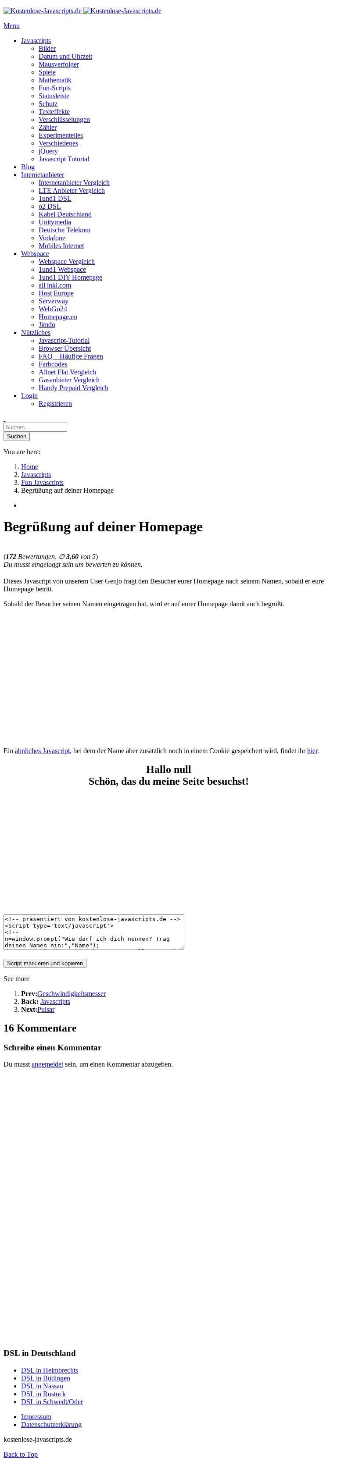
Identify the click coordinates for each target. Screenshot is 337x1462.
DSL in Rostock (43, 1394)
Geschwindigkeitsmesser (71, 993)
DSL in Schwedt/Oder (52, 1401)
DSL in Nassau (42, 1386)
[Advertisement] (168, 676)
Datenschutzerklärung (51, 1424)
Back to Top (21, 1454)
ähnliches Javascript (42, 750)
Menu (12, 25)
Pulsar (45, 1009)
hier (312, 750)
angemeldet (47, 1064)
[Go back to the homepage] (82, 10)
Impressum (36, 1416)
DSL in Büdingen (45, 1378)
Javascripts (55, 1001)
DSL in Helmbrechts (49, 1370)
